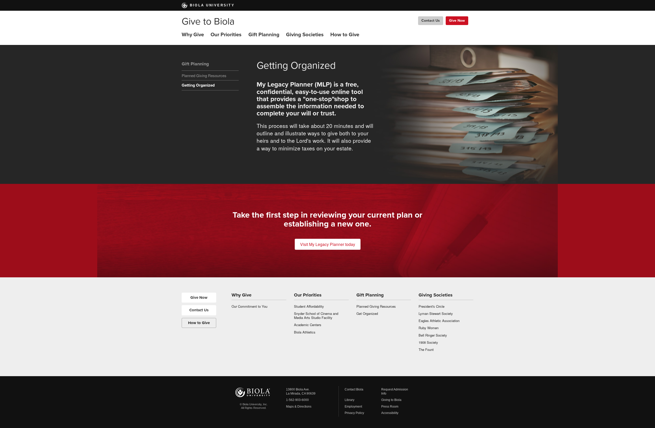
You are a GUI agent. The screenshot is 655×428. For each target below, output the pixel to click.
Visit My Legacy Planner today (327, 244)
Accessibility (389, 413)
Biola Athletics (304, 332)
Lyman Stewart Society (436, 313)
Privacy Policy (354, 413)
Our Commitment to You (249, 306)
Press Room (389, 406)
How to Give (344, 34)
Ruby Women (429, 327)
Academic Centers (307, 324)
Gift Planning (263, 34)
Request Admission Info (394, 391)
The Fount (426, 349)
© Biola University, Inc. (254, 404)
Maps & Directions (298, 406)
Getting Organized (198, 85)
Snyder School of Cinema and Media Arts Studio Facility (316, 315)
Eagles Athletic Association (439, 320)
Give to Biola (208, 21)
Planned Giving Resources (204, 75)
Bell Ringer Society (433, 335)
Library (349, 400)
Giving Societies (305, 34)
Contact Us (430, 20)
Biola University (212, 5)
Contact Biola (354, 389)
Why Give (193, 34)
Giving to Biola (391, 400)
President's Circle (431, 306)
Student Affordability (309, 306)
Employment (353, 406)
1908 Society (428, 342)
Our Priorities (226, 34)
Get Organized (367, 313)
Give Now (457, 20)
